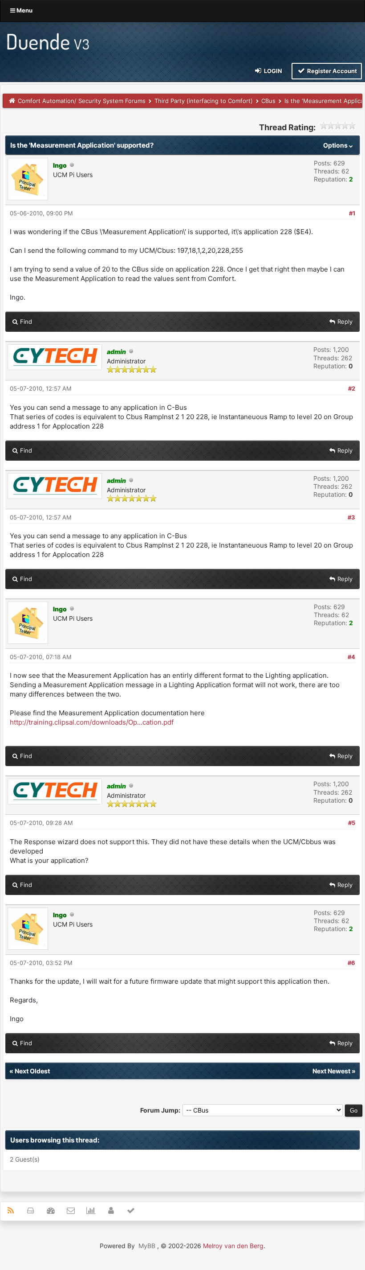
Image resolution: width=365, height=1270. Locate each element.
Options (336, 145)
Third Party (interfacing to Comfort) (203, 100)
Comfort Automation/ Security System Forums (82, 100)
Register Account (331, 70)
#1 (352, 213)
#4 (351, 656)
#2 (351, 388)
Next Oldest (32, 1071)
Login (272, 70)
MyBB (146, 1245)
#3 (351, 517)
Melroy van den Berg (233, 1245)
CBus (268, 100)
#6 (351, 962)
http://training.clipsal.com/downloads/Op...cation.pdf (92, 722)
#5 (351, 822)
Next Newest (331, 1071)
